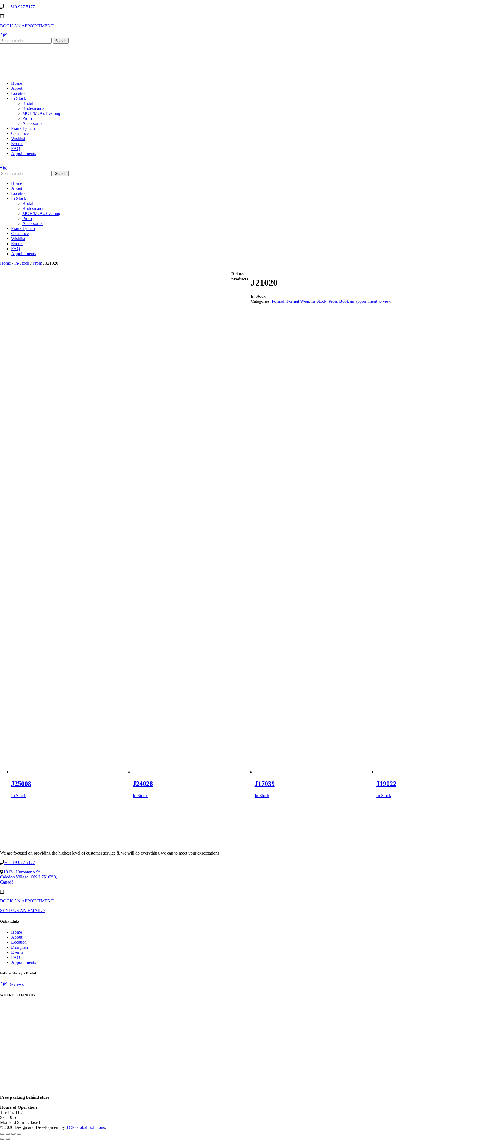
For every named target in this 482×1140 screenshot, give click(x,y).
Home (16, 83)
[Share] (8, 1134)
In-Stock (18, 98)
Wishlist (18, 138)
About (16, 88)
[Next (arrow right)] (8, 1139)
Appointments (23, 153)
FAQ (15, 148)
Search (60, 41)
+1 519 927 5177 (19, 6)
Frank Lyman (23, 128)
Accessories (32, 123)
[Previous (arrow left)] (2, 1139)
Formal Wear (297, 301)
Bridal (27, 103)
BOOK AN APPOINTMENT (27, 25)
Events (17, 143)
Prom (27, 118)
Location (19, 93)
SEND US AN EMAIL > (22, 910)
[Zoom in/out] (19, 1134)
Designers (20, 947)
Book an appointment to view (365, 301)
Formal (278, 301)
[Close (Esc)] (2, 1134)
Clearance (20, 133)
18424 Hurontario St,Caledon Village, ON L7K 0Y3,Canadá (28, 877)
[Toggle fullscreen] (13, 1134)
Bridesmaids (33, 108)
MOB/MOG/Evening (41, 113)
